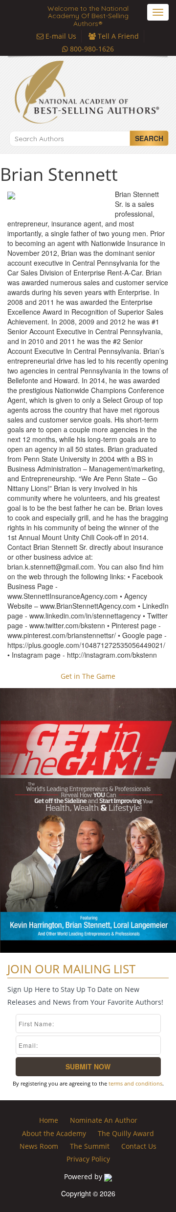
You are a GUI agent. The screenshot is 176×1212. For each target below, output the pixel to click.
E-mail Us (60, 36)
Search (149, 138)
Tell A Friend (117, 36)
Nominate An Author (103, 1120)
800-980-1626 (91, 48)
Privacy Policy (88, 1158)
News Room (39, 1146)
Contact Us (138, 1146)
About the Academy (54, 1133)
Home (48, 1120)
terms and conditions (135, 1083)
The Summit (90, 1146)
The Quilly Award (126, 1133)
